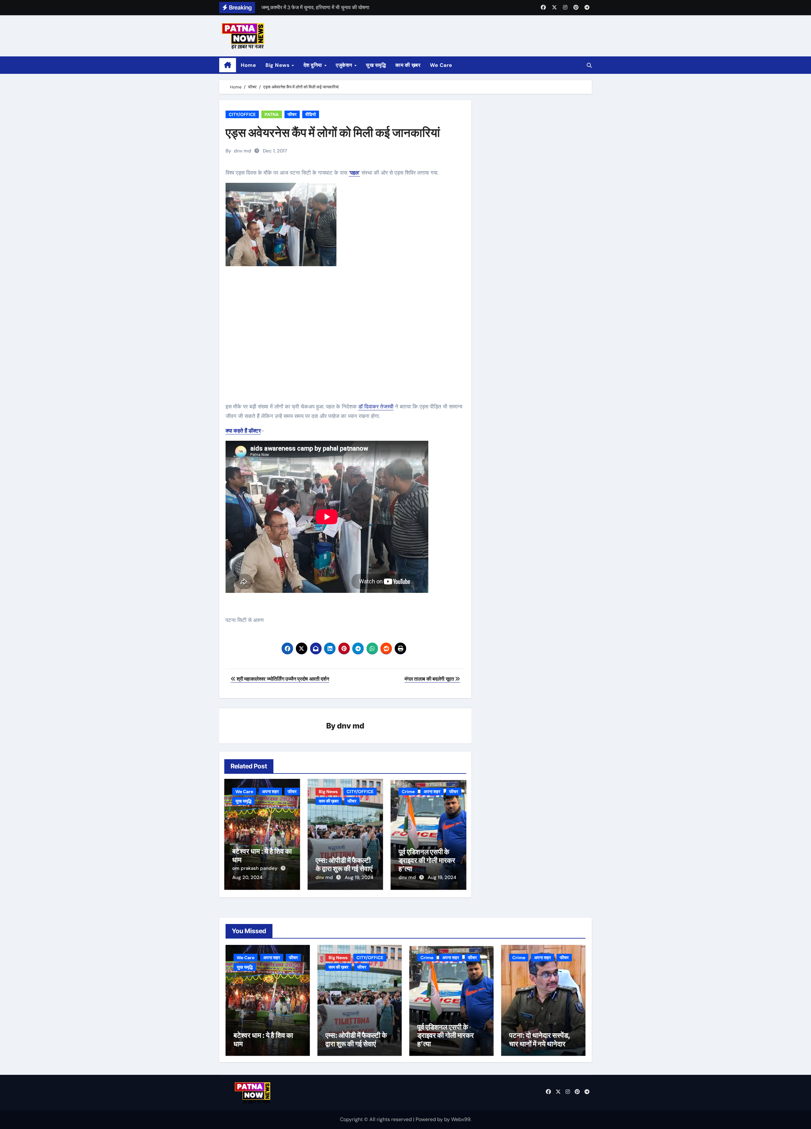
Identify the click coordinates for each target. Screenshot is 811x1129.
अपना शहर (270, 791)
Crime (408, 791)
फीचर (292, 114)
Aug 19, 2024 (359, 877)
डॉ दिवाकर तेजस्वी (375, 406)
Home (248, 65)
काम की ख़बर (407, 65)
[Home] (227, 65)
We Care (441, 65)
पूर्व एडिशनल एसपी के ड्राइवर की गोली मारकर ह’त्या (427, 860)
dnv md (242, 151)
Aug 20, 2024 (247, 877)
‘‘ (354, 172)
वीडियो (310, 114)
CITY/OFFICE (242, 114)
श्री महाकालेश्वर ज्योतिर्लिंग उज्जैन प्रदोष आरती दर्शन (282, 679)
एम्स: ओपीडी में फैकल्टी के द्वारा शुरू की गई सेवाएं (344, 864)
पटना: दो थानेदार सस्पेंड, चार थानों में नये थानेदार (539, 1039)
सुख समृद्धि (376, 65)
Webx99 (460, 1119)
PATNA (272, 114)
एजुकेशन (345, 65)
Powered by (430, 1119)
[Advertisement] (346, 342)
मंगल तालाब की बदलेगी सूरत (430, 679)
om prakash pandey (255, 868)
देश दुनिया (313, 65)
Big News (278, 65)
